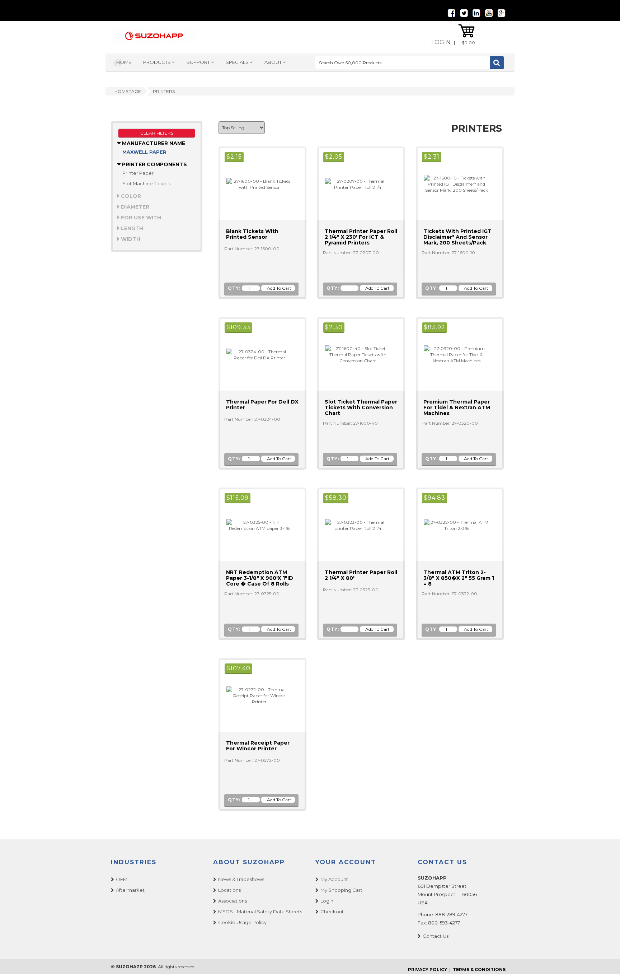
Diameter (134, 207)
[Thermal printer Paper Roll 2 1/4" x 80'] (355, 524)
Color (130, 196)
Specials (238, 62)
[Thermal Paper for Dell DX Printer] (256, 354)
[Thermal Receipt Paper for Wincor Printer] (256, 695)
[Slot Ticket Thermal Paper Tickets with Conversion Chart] (355, 354)
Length (131, 228)
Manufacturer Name (153, 143)
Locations (229, 890)
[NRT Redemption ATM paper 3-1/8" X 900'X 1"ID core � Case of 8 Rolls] (256, 524)
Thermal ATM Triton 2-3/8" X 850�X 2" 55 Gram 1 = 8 (458, 578)
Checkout (332, 911)
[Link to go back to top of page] (605, 959)
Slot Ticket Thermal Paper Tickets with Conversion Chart (361, 407)
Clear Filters (156, 133)
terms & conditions (479, 969)
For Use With (140, 217)
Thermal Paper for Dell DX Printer (262, 405)
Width (129, 239)
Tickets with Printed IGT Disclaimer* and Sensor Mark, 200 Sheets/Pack (457, 237)
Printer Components (154, 164)
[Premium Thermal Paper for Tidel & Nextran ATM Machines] (453, 354)
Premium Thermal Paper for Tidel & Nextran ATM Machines (456, 407)
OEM (121, 879)
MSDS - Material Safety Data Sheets (260, 911)
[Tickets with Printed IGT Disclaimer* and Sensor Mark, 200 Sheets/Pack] (453, 183)
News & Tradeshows (241, 879)
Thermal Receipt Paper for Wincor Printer (258, 746)
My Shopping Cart (341, 890)
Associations (232, 901)
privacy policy (427, 969)
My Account (334, 879)
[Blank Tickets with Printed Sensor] (256, 183)
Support (199, 62)
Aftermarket (130, 890)
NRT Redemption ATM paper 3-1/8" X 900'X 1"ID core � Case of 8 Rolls (259, 578)
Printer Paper (138, 173)
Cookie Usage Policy (242, 922)
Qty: (234, 288)
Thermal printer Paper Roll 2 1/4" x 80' (361, 575)
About (273, 62)
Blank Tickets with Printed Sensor (252, 234)
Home (123, 62)
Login (441, 42)
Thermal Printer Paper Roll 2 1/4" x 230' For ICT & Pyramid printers (361, 237)
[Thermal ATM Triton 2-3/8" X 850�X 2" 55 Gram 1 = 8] (453, 524)
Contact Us (435, 936)
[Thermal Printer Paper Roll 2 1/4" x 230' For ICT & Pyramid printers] (355, 183)
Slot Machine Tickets (146, 183)
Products (157, 62)
